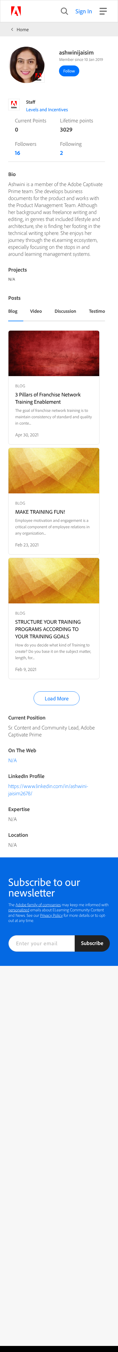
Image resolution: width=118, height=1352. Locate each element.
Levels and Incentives (47, 109)
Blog (12, 311)
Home (23, 29)
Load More (57, 698)
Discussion (65, 311)
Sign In (84, 11)
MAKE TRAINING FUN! (40, 511)
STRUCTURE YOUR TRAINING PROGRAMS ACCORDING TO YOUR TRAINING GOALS (48, 629)
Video (36, 311)
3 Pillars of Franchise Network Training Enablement (47, 398)
